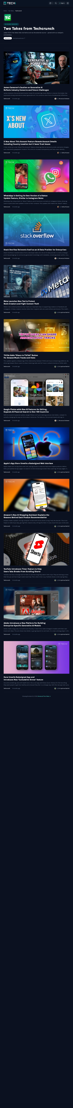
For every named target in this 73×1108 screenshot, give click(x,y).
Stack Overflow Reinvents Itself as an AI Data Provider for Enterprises (35, 250)
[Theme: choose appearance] (51, 3)
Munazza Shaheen (64, 98)
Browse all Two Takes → (44, 696)
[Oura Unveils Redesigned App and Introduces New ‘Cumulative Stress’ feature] (36, 657)
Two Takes (11, 10)
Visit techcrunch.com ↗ (19, 38)
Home (5, 10)
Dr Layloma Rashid (63, 312)
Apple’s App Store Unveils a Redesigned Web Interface (28, 463)
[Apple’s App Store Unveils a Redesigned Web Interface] (36, 444)
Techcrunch (7, 98)
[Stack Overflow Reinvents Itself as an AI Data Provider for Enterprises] (36, 230)
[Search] (55, 3)
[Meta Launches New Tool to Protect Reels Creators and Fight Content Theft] (36, 281)
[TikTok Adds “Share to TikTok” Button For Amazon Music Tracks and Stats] (36, 335)
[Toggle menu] (67, 3)
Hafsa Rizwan (65, 152)
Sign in (62, 3)
